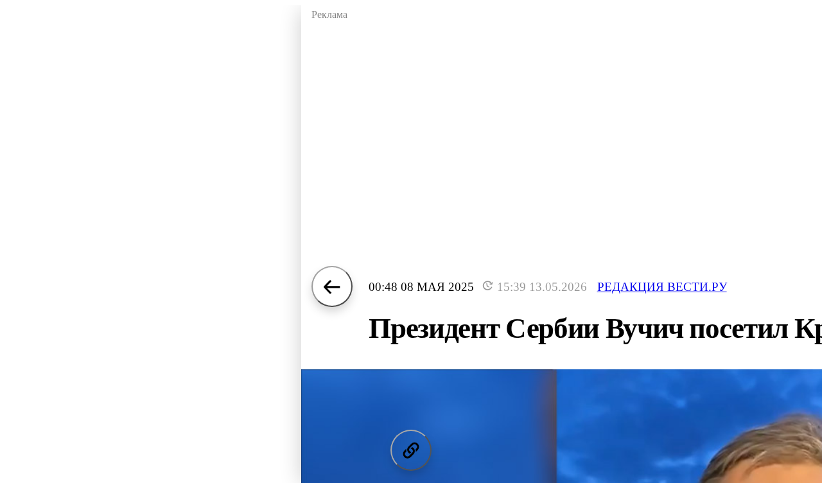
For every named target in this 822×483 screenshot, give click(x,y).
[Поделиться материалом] (411, 450)
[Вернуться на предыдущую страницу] (332, 286)
